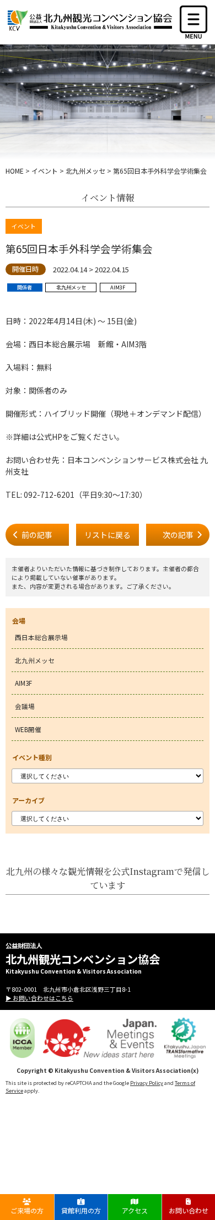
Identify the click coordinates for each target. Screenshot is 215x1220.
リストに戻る (107, 534)
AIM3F (23, 682)
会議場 (25, 706)
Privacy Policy (146, 1083)
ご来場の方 (27, 1210)
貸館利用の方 (81, 1210)
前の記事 (37, 534)
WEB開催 (28, 729)
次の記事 (178, 534)
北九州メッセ (35, 660)
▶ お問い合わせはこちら (39, 997)
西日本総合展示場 (41, 637)
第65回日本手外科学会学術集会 (79, 248)
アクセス (135, 1210)
